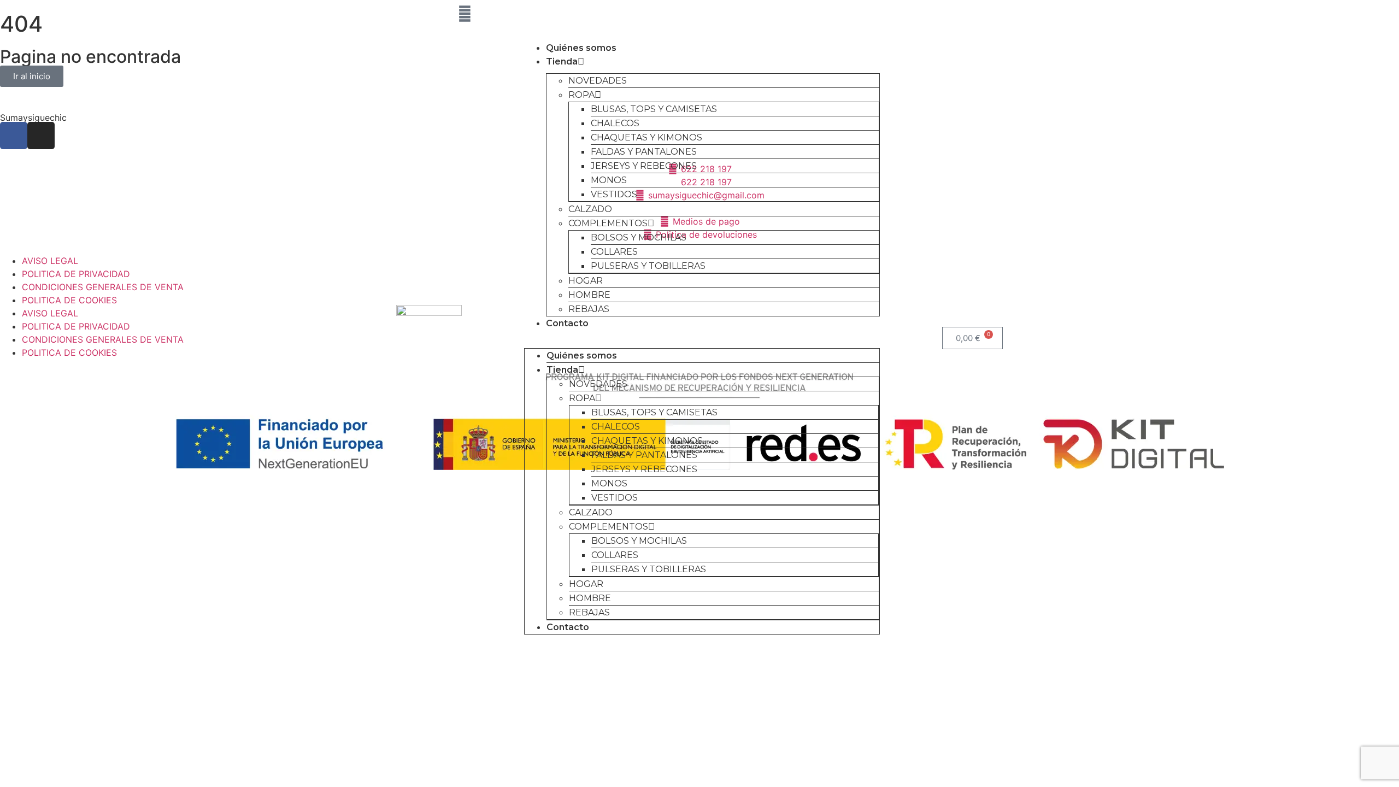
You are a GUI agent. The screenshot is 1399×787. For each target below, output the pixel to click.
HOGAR (585, 280)
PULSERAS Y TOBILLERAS (648, 266)
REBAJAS (588, 309)
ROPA (581, 95)
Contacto (567, 323)
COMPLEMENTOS (608, 223)
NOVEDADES (597, 80)
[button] (702, 336)
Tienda (562, 61)
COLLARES (614, 251)
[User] (464, 13)
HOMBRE (589, 295)
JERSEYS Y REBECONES (644, 166)
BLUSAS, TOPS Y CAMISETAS (654, 109)
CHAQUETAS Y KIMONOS (646, 137)
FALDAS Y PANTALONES (644, 151)
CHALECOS (615, 123)
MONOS (609, 180)
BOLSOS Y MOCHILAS (638, 237)
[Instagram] (434, 13)
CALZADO (590, 209)
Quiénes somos (581, 48)
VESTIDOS (614, 194)
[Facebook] (404, 13)
